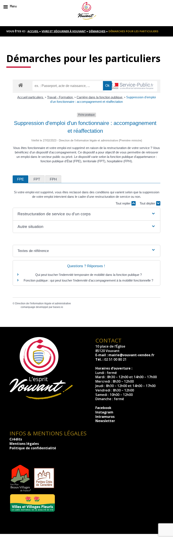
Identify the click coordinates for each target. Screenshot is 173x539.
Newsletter (105, 420)
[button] (86, 214)
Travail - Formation (60, 97)
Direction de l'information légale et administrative (43, 303)
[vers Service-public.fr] (130, 86)
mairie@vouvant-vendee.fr (131, 355)
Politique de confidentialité (32, 448)
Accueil (33, 31)
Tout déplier (148, 203)
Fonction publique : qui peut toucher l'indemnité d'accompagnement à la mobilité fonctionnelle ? (88, 280)
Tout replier (123, 203)
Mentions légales (24, 443)
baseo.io (58, 307)
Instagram (104, 412)
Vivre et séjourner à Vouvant (64, 31)
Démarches (97, 31)
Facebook (103, 407)
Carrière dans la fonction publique (100, 97)
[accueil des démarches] (20, 85)
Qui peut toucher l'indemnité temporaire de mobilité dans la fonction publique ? (88, 274)
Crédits (15, 439)
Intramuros (105, 416)
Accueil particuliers (30, 97)
